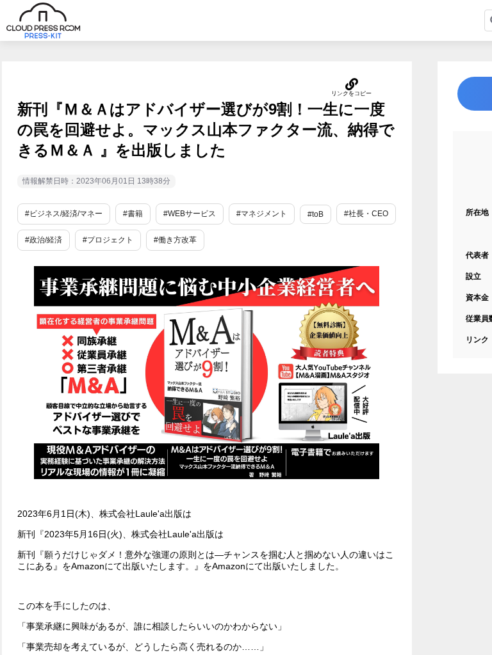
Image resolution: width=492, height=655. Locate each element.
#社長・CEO (366, 213)
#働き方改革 (175, 239)
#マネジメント (261, 213)
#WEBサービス (189, 213)
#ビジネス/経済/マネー (63, 213)
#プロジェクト (108, 239)
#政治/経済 (43, 239)
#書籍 (133, 213)
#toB (316, 214)
